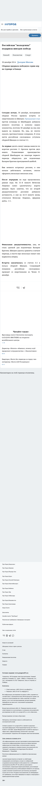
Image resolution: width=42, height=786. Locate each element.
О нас (4, 650)
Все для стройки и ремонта (9, 30)
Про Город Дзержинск (8, 564)
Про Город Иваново (8, 568)
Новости (4, 661)
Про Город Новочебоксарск (10, 583)
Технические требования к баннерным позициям (16, 619)
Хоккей (6, 55)
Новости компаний (7, 642)
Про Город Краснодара (8, 604)
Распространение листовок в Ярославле (13, 716)
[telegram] (25, 287)
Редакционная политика (9, 657)
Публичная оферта (7, 624)
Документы (5, 612)
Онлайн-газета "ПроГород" (10, 616)
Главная (4, 664)
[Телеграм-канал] (10, 636)
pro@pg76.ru (28, 689)
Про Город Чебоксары (8, 595)
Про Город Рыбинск (8, 588)
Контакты (5, 653)
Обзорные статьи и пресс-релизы (12, 646)
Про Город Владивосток (9, 600)
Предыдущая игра (32, 119)
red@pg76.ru (25, 691)
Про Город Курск (7, 576)
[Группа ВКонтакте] (3, 636)
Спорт (28, 55)
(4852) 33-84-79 (16, 691)
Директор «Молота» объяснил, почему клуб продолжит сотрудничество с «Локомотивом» (19, 350)
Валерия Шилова (25, 62)
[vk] (18, 287)
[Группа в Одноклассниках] (6, 636)
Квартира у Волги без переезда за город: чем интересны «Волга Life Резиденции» (19, 361)
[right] (40, 30)
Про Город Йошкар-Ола (9, 571)
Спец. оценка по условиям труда (11, 738)
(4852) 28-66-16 (20, 689)
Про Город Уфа (6, 592)
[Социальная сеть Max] (13, 636)
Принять (35, 35)
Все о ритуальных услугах (28, 30)
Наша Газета (5, 607)
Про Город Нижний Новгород (10, 580)
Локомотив (17, 55)
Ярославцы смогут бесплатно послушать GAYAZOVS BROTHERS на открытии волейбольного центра (17, 338)
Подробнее (14, 751)
